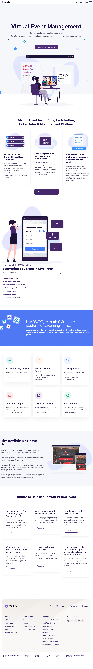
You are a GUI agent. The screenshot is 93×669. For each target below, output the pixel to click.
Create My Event (82, 2)
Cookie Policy (58, 656)
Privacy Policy (48, 656)
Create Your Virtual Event (46, 47)
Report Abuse (26, 656)
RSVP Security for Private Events (15, 288)
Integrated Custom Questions (14, 285)
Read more (12, 533)
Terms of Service (36, 656)
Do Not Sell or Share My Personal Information (75, 656)
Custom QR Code (9, 294)
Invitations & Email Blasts (12, 282)
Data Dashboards (9, 291)
